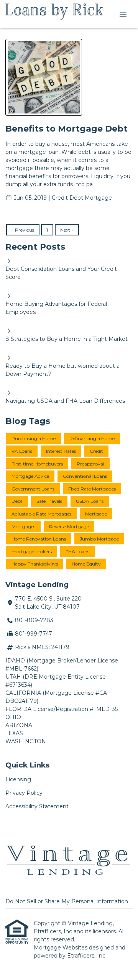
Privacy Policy (24, 792)
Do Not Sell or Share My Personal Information (66, 901)
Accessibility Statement (37, 806)
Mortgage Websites (61, 947)
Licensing (18, 779)
